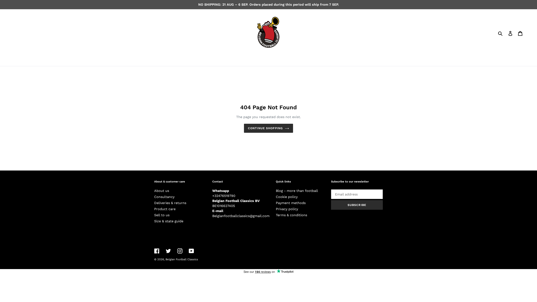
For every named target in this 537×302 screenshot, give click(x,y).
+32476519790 (223, 196)
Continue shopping (265, 128)
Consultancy (164, 197)
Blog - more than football (297, 191)
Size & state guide (168, 221)
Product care (165, 209)
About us (161, 191)
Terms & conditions (291, 215)
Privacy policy (287, 209)
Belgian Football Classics (182, 259)
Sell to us (161, 215)
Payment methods (291, 203)
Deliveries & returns (170, 203)
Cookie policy (287, 197)
